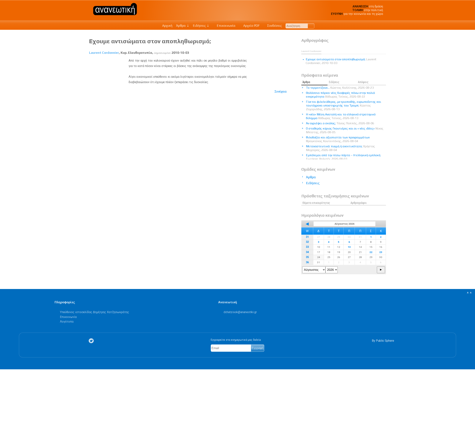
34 (307, 252)
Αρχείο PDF (251, 25)
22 (370, 252)
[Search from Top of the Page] (311, 25)
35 (307, 257)
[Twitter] (92, 341)
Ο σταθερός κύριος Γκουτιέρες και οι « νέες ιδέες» (344, 130)
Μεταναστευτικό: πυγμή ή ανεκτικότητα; (340, 148)
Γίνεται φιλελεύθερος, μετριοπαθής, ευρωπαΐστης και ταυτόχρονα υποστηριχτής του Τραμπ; (343, 105)
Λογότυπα (66, 321)
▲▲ (469, 292)
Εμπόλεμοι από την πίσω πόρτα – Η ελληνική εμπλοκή (343, 157)
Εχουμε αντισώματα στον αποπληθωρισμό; (150, 41)
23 (380, 252)
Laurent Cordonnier (104, 53)
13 (349, 246)
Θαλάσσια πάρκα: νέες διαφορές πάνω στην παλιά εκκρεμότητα (340, 94)
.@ (240, 312)
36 (307, 262)
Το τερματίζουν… (340, 87)
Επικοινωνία (225, 25)
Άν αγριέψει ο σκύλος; (340, 123)
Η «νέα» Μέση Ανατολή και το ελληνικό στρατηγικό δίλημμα (341, 116)
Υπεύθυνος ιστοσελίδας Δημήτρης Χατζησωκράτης (94, 312)
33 (307, 247)
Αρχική (167, 25)
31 (307, 237)
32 (307, 242)
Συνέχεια (280, 91)
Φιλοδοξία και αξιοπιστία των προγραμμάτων (338, 139)
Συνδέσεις (274, 25)
